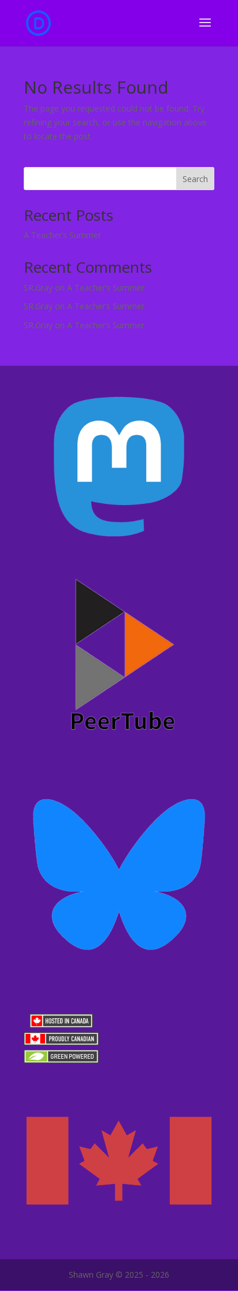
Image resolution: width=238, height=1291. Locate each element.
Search (195, 178)
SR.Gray (38, 287)
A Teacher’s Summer (62, 234)
